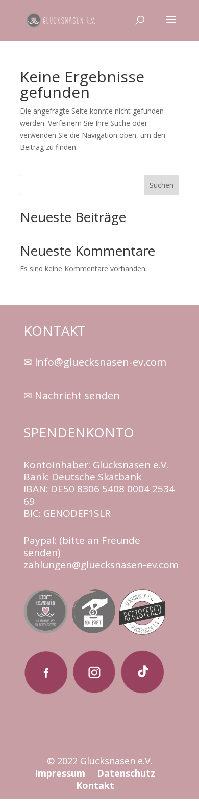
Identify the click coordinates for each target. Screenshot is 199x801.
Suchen (161, 185)
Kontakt (95, 785)
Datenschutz (126, 773)
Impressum (61, 773)
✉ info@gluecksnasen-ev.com (94, 362)
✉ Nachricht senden (71, 395)
